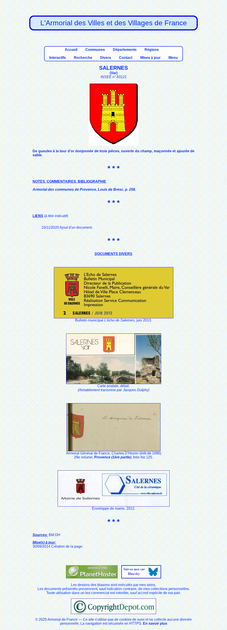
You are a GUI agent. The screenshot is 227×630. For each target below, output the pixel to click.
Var (113, 73)
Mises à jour (150, 57)
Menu (173, 57)
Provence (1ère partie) (112, 457)
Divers (105, 57)
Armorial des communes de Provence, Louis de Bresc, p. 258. (84, 189)
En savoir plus (155, 623)
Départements (125, 50)
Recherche (83, 57)
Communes (95, 50)
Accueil (71, 50)
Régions (152, 50)
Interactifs (57, 57)
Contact (125, 57)
